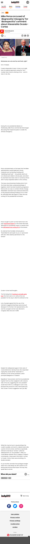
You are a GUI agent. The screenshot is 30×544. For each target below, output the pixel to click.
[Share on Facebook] (22, 36)
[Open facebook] (9, 506)
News (10, 6)
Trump (25, 6)
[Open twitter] (15, 506)
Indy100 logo (15, 2)
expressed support (9, 223)
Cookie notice (15, 524)
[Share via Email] (28, 36)
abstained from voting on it (11, 227)
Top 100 (3, 6)
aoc (7, 12)
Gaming (17, 6)
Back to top (26, 496)
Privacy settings (15, 521)
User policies (15, 514)
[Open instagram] (21, 506)
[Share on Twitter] (25, 36)
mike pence (4, 478)
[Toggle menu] (2, 2)
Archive (15, 527)
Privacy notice (15, 517)
